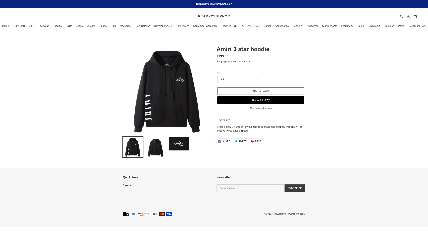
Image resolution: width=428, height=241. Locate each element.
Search (127, 185)
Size (219, 73)
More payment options (261, 108)
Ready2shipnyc (214, 16)
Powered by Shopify (296, 214)
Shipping (221, 61)
